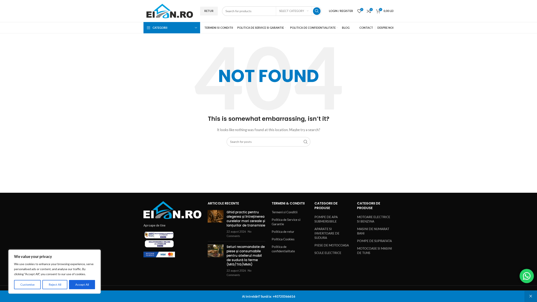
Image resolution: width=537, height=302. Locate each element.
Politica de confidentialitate (283, 249)
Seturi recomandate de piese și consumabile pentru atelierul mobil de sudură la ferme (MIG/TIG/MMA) (246, 256)
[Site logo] (169, 10)
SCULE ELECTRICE (327, 253)
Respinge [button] (530, 296)
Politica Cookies (283, 239)
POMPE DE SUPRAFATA (374, 241)
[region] (54, 272)
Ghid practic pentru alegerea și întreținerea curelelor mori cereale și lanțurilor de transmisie (246, 219)
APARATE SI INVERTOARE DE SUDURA (326, 233)
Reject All (55, 284)
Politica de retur (283, 231)
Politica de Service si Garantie (286, 222)
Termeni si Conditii (284, 212)
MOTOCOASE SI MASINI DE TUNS (374, 250)
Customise (27, 284)
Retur (209, 11)
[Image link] (172, 210)
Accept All (82, 284)
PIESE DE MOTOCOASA (331, 245)
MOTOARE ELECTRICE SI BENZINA (373, 219)
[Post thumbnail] (215, 224)
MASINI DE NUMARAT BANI (373, 231)
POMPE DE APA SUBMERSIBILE (326, 219)
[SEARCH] (317, 11)
